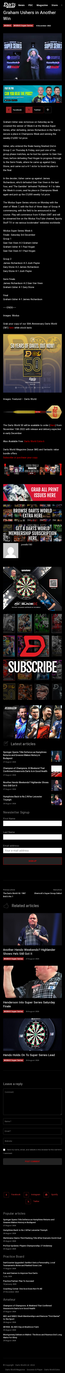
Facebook (15, 1194)
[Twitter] (28, 1201)
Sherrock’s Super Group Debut (48, 893)
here (11, 327)
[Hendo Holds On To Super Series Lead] (32, 1034)
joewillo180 (26, 544)
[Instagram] (26, 1194)
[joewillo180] (10, 550)
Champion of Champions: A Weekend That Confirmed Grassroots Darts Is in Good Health (25, 770)
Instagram (35, 1194)
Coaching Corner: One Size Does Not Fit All (22, 1288)
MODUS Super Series (23, 25)
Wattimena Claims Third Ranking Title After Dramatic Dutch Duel (32, 1238)
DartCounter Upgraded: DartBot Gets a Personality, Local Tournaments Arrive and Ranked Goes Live (29, 1264)
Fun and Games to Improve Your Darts (20, 1273)
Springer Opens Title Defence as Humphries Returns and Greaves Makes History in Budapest (25, 755)
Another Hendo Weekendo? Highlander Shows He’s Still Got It (26, 784)
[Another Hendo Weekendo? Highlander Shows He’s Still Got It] (56, 785)
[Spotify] (46, 1194)
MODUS (7, 25)
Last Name (9, 832)
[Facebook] (6, 1194)
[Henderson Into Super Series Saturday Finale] (32, 982)
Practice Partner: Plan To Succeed (18, 1281)
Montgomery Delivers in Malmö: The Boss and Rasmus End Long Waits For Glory (32, 1336)
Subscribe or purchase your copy (20, 457)
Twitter (36, 1201)
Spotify (54, 1194)
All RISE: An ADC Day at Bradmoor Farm (21, 1326)
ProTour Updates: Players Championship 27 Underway (27, 1245)
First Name (9, 818)
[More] (47, 110)
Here (52, 425)
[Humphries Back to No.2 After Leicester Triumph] (56, 799)
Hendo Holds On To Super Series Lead (29, 1055)
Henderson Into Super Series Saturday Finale (29, 1004)
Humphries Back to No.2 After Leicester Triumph (22, 798)
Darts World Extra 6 (34, 441)
